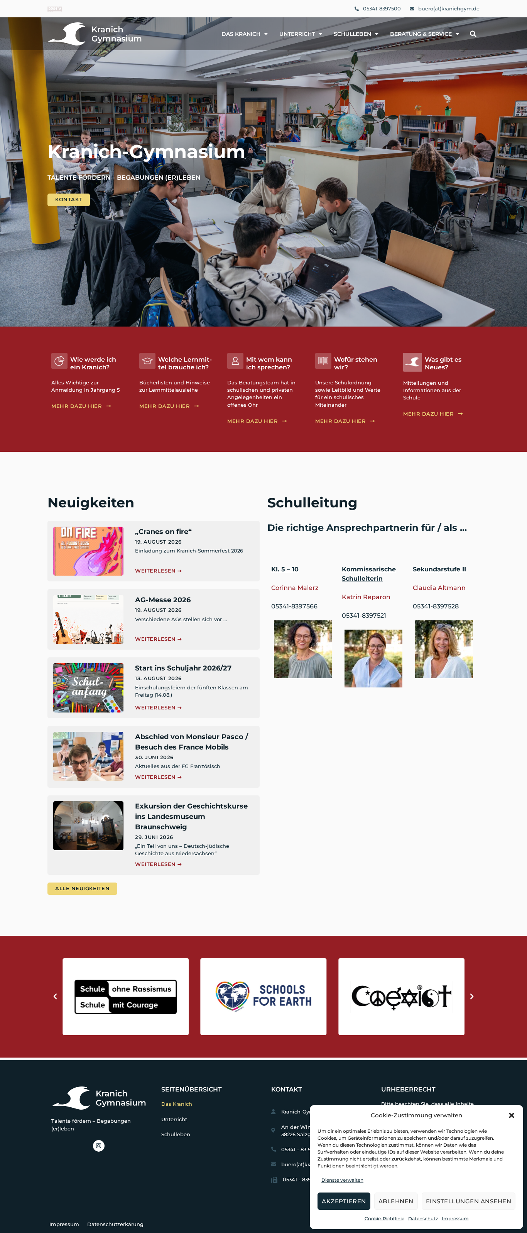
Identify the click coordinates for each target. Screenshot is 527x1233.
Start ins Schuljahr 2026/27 (183, 668)
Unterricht (297, 33)
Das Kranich (176, 1104)
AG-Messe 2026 (163, 600)
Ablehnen (396, 1201)
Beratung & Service (421, 33)
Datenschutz (423, 1218)
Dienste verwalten (342, 1180)
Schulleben (352, 33)
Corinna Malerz (294, 587)
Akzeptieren (344, 1201)
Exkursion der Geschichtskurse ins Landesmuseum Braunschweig (191, 816)
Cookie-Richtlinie (384, 1218)
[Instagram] (99, 1146)
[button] (511, 1115)
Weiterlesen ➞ (158, 571)
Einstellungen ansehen (469, 1201)
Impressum (455, 1218)
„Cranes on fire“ (163, 531)
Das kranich (240, 33)
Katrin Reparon (366, 597)
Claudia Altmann (439, 587)
